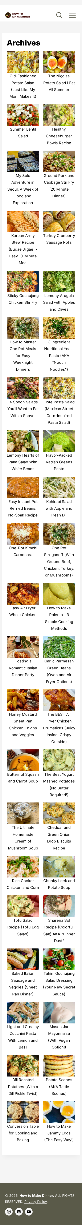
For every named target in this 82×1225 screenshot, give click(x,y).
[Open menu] (72, 15)
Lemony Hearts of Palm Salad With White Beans (23, 462)
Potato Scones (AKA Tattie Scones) (59, 1087)
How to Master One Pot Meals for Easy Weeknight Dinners (23, 356)
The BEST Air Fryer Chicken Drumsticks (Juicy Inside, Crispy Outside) (59, 728)
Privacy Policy (35, 1202)
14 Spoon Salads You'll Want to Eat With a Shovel (23, 409)
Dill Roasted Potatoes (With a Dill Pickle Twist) (23, 1087)
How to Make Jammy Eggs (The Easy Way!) (59, 1133)
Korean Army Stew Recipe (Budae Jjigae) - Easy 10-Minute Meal (23, 249)
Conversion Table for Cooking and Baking (23, 1133)
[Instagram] (9, 1212)
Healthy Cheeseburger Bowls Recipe (59, 136)
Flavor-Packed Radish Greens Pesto (59, 462)
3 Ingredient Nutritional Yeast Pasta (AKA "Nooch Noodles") (59, 356)
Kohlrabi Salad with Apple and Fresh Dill (59, 508)
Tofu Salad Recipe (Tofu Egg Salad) (23, 927)
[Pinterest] (19, 1212)
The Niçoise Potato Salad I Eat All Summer (59, 83)
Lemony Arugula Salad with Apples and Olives (59, 302)
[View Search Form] (59, 15)
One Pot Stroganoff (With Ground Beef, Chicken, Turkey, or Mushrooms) (59, 562)
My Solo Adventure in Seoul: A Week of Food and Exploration (22, 189)
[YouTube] (29, 1212)
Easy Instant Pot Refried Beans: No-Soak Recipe (23, 508)
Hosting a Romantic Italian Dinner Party (23, 668)
